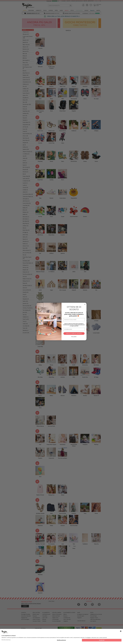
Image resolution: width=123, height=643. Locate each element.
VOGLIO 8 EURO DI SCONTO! (74, 333)
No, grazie (74, 336)
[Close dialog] (85, 304)
